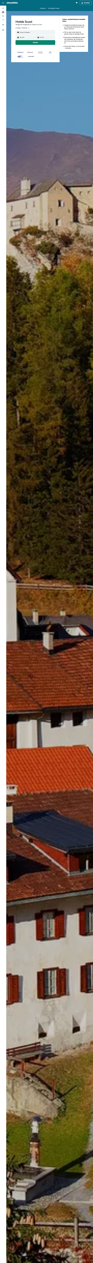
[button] (3, 3)
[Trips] (3, 25)
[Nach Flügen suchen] (3, 8)
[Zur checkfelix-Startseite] (12, 3)
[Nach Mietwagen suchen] (3, 16)
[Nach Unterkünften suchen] (3, 12)
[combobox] (23, 28)
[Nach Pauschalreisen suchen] (3, 20)
